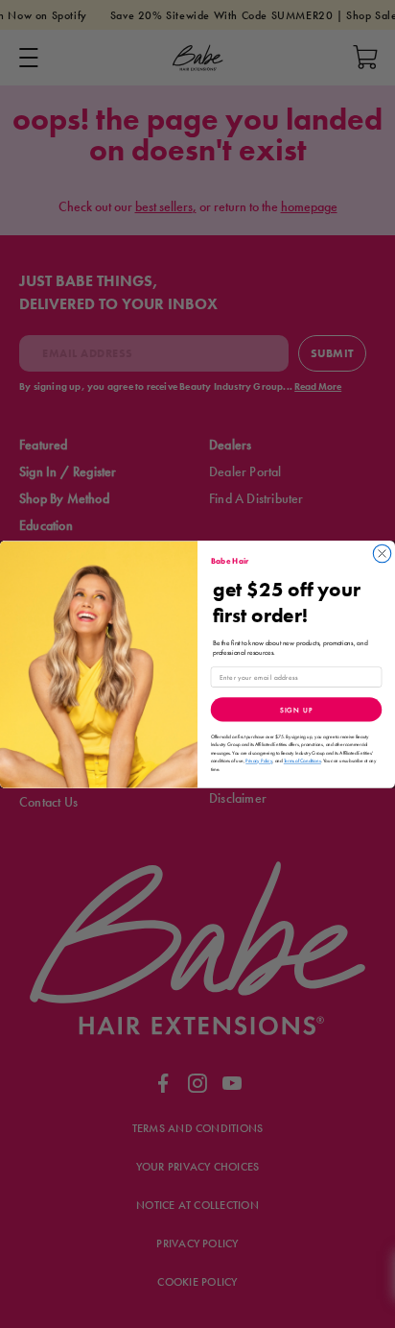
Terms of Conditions (302, 761)
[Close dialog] (381, 553)
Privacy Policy (258, 761)
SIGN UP (296, 709)
